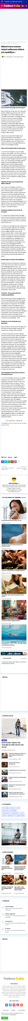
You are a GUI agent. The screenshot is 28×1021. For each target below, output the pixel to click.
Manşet (10, 457)
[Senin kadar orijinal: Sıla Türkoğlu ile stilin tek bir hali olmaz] (14, 728)
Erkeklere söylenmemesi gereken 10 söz (17, 778)
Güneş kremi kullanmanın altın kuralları (17, 785)
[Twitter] (5, 461)
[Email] (15, 461)
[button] (24, 1)
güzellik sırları (15, 813)
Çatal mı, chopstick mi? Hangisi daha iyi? (13, 570)
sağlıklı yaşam (10, 815)
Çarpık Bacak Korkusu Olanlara (17, 770)
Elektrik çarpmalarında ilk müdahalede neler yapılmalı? (17, 793)
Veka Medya (13, 483)
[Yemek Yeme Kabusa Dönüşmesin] (5, 764)
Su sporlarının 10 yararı (8, 645)
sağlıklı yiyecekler (20, 815)
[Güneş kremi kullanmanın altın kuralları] (5, 787)
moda (21, 813)
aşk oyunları (5, 810)
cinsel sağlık (13, 810)
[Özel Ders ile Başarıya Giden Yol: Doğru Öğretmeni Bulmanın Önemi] (5, 755)
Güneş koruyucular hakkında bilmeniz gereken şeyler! (12, 545)
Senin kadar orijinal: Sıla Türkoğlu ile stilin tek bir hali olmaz (12, 745)
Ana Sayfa (4, 42)
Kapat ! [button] (5, 1018)
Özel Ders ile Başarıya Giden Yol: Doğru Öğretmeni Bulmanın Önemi (17, 755)
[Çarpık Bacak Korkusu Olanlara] (5, 772)
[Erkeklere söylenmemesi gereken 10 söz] (5, 779)
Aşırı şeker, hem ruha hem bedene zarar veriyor (13, 595)
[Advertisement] (14, 24)
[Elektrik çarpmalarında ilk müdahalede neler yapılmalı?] (5, 794)
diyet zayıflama (6, 813)
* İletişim (13, 1010)
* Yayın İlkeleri (21, 1010)
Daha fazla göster (21, 497)
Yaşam (18, 808)
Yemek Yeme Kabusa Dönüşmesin (14, 763)
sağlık (9, 42)
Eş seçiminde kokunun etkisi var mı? (12, 520)
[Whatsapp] (9, 461)
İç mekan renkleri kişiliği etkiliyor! (11, 620)
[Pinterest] (12, 461)
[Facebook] (2, 461)
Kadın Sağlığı (5, 808)
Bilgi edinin (13, 1014)
